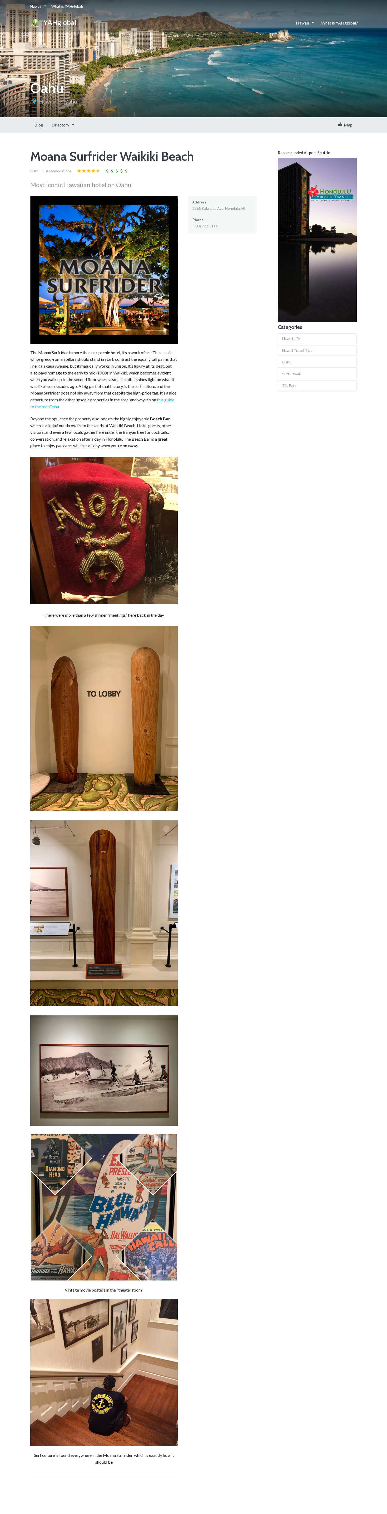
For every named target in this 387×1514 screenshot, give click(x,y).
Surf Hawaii (291, 374)
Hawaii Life (291, 338)
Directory (61, 124)
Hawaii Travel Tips (297, 350)
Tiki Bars (289, 385)
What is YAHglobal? (67, 6)
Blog (38, 124)
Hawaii (36, 6)
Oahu (70, 101)
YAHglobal (58, 22)
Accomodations (59, 171)
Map (347, 124)
